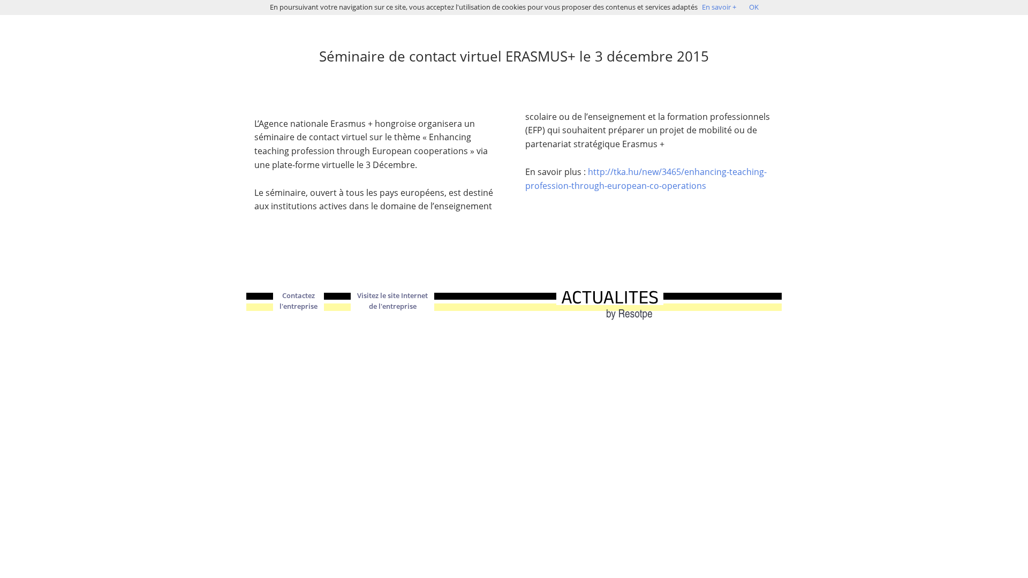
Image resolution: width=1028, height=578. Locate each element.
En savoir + (719, 7)
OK (754, 7)
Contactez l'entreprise (298, 301)
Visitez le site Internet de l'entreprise (392, 301)
